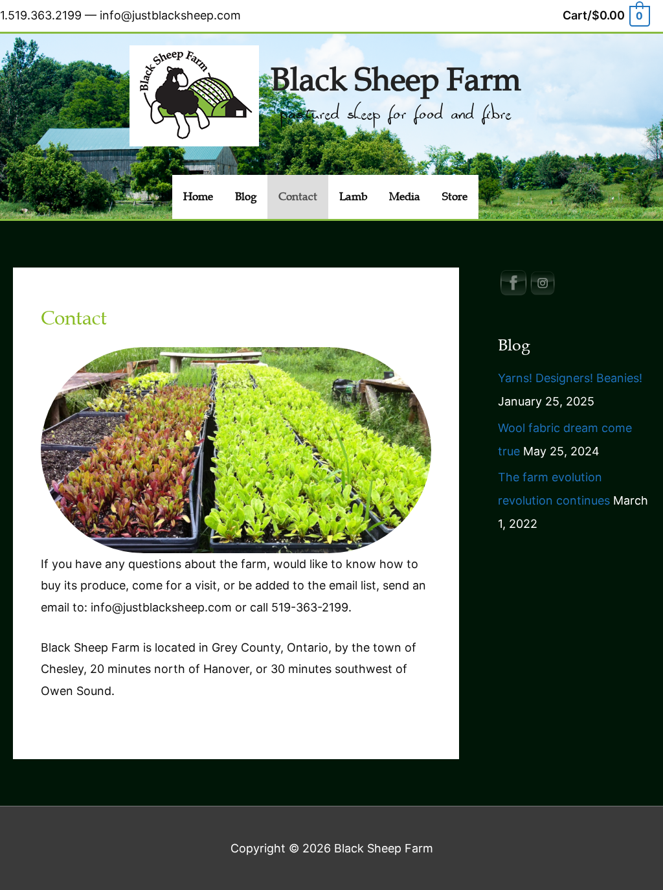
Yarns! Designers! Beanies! (570, 378)
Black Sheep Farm (396, 80)
